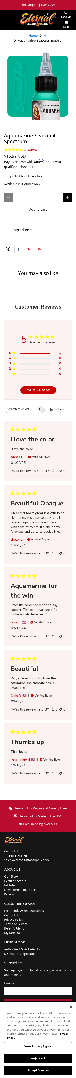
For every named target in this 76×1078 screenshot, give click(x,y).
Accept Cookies (38, 1070)
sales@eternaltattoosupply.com (27, 860)
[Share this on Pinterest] (29, 249)
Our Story (11, 876)
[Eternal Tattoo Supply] (38, 19)
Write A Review (38, 390)
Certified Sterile (15, 881)
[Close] (71, 1007)
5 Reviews (30, 149)
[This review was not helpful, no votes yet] (60, 470)
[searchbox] (20, 409)
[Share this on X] (8, 249)
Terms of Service (16, 924)
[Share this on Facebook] (18, 249)
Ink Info (9, 885)
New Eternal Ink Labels (20, 890)
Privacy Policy (13, 919)
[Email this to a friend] (39, 249)
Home (33, 35)
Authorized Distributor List (23, 949)
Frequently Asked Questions (24, 911)
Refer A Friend (14, 928)
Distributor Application (20, 954)
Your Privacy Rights (37, 1046)
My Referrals (13, 933)
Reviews (10, 894)
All (46, 35)
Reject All (38, 1058)
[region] (38, 1039)
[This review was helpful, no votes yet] (53, 470)
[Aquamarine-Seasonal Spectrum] (38, 86)
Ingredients (22, 229)
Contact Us (11, 915)
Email (9, 983)
